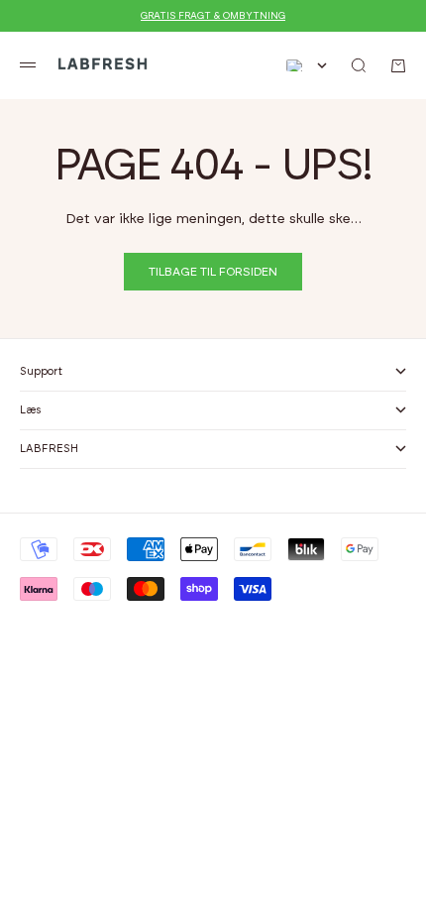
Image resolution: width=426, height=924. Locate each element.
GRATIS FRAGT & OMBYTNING (213, 16)
